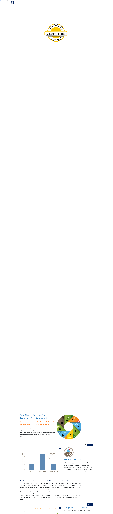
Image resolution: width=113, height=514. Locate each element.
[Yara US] (13, 3)
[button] (88, 445)
